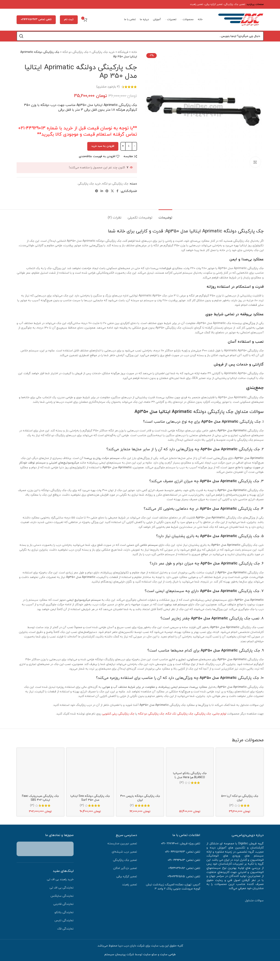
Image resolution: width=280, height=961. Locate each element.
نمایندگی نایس (64, 920)
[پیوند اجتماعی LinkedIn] (101, 191)
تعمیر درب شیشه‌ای (124, 852)
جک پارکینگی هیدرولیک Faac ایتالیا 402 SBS (40, 798)
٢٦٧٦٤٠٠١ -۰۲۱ (169, 844)
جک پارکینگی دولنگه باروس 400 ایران (140, 798)
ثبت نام (69, 19)
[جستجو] (21, 36)
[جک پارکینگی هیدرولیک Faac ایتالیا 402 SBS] (40, 771)
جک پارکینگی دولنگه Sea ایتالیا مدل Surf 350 (90, 798)
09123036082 (176, 868)
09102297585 (176, 876)
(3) (231, 805)
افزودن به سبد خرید (102, 146)
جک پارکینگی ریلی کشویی (118, 714)
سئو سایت (150, 954)
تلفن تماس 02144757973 (36, 19)
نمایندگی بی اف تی (62, 888)
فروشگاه (123, 52)
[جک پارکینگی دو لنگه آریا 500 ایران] (239, 771)
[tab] (165, 215)
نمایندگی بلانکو (64, 912)
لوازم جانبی (219, 714)
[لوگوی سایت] (241, 19)
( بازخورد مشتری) (108, 87)
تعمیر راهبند (196, 4)
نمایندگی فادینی (63, 904)
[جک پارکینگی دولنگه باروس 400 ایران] (139, 771)
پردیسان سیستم (115, 954)
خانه (134, 52)
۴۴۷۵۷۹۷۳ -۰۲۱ (175, 852)
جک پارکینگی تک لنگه (179, 714)
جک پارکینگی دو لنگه (75, 52)
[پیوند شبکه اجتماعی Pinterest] (107, 191)
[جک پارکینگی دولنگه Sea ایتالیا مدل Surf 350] (90, 771)
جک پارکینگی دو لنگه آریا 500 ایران (239, 798)
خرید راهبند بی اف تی (60, 879)
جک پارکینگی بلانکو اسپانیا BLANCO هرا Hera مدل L (190, 775)
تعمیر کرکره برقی (214, 4)
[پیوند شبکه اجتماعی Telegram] (96, 191)
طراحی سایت (168, 954)
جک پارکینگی (203, 714)
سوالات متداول (254, 901)
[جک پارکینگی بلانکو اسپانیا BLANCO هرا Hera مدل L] (189, 760)
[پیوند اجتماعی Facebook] (117, 191)
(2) (132, 805)
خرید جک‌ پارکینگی (103, 52)
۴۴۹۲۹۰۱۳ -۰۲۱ (176, 860)
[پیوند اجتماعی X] (112, 191)
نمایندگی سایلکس (62, 896)
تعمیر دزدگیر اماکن (125, 868)
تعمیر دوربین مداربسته (122, 844)
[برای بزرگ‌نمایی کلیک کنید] (255, 162)
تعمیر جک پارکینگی (234, 4)
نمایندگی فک (65, 929)
